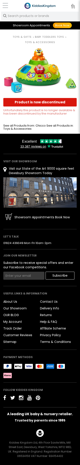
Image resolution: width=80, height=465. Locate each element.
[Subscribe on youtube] (29, 397)
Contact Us (49, 301)
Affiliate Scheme (53, 328)
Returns (46, 315)
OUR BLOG (11, 315)
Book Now (62, 25)
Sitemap (9, 342)
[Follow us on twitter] (12, 397)
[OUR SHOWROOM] (40, 192)
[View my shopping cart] (70, 6)
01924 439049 (13, 243)
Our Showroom (15, 308)
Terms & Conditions (55, 342)
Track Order (12, 328)
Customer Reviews (17, 335)
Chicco (41, 125)
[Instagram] (21, 397)
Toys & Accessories (17, 129)
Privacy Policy (50, 335)
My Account (12, 321)
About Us (10, 301)
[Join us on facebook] (4, 397)
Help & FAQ (48, 321)
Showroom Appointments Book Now (42, 217)
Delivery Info (49, 308)
